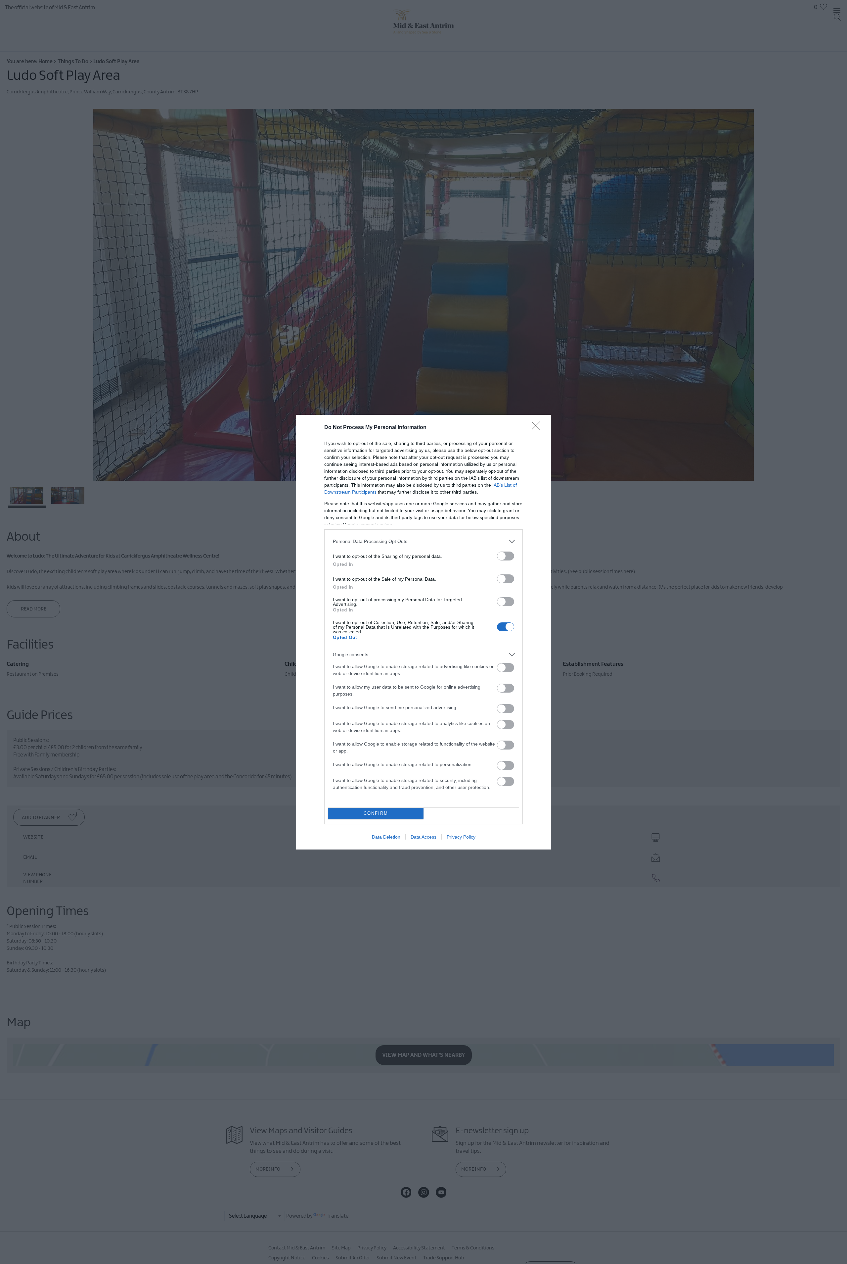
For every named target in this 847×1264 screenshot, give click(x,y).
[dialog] (423, 632)
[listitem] (423, 541)
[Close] (538, 427)
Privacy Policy (461, 837)
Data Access (423, 837)
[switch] (505, 556)
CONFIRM (376, 813)
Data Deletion (386, 837)
